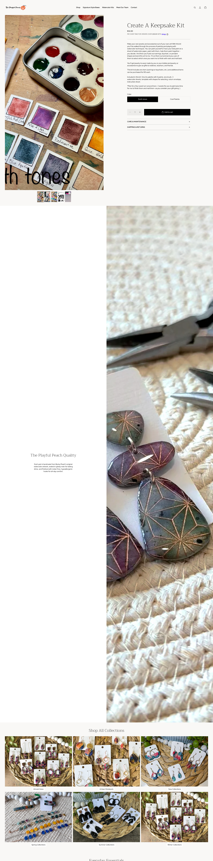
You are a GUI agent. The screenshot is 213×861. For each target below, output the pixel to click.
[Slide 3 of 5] (54, 197)
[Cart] (205, 7)
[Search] (194, 7)
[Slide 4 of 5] (61, 197)
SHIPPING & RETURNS (136, 127)
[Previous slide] (7, 102)
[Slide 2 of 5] (47, 197)
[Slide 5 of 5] (68, 197)
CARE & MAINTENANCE (136, 122)
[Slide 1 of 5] (40, 197)
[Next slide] (101, 102)
